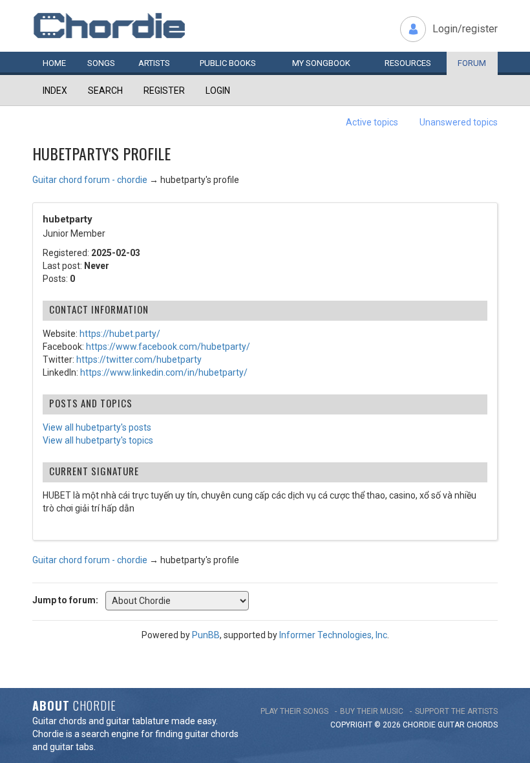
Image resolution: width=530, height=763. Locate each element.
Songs (101, 63)
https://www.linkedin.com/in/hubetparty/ (164, 372)
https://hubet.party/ (120, 333)
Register (164, 90)
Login (218, 90)
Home (54, 63)
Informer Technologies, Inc (333, 635)
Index (55, 90)
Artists (154, 63)
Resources (408, 63)
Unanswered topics (458, 122)
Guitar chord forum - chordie (89, 180)
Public (228, 63)
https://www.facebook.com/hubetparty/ (168, 346)
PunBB (206, 635)
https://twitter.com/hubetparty (139, 359)
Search (105, 90)
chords (482, 724)
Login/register (465, 29)
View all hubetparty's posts (97, 427)
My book (321, 63)
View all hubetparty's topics (98, 440)
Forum (472, 63)
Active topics (372, 122)
